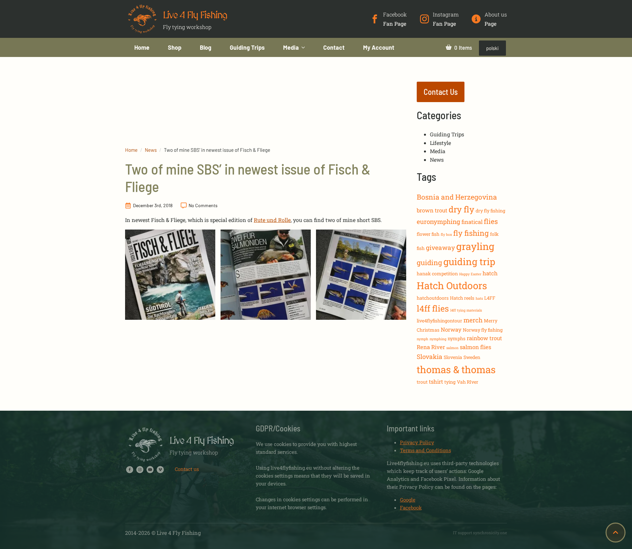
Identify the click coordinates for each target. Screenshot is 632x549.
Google (407, 499)
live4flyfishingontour (439, 320)
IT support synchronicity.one (480, 532)
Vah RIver (467, 382)
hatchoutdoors (433, 298)
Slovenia (453, 357)
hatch (490, 273)
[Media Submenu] (306, 47)
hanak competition (437, 273)
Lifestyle (440, 142)
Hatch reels (462, 298)
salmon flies (475, 347)
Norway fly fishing (483, 330)
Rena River (431, 347)
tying (450, 382)
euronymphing (438, 221)
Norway (451, 329)
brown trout (432, 210)
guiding (429, 262)
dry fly (461, 209)
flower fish (428, 234)
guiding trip (469, 261)
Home (141, 47)
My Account (378, 47)
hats (479, 298)
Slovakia (429, 356)
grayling (475, 246)
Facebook (411, 507)
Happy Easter (470, 274)
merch (473, 320)
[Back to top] (615, 532)
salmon (452, 347)
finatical (472, 222)
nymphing (438, 339)
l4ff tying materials (466, 310)
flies (491, 221)
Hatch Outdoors (452, 285)
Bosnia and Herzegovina (457, 197)
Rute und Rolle (272, 219)
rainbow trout (484, 338)
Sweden (471, 357)
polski (492, 48)
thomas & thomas (456, 369)
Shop (174, 47)
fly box (446, 234)
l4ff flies (433, 308)
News (151, 150)
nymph (422, 339)
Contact (334, 47)
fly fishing (471, 233)
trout (422, 382)
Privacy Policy (417, 442)
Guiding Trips (247, 47)
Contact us (187, 469)
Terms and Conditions (425, 450)
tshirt (436, 381)
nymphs (456, 338)
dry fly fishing (490, 210)
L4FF (489, 298)
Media (291, 47)
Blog (205, 47)
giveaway (440, 247)
